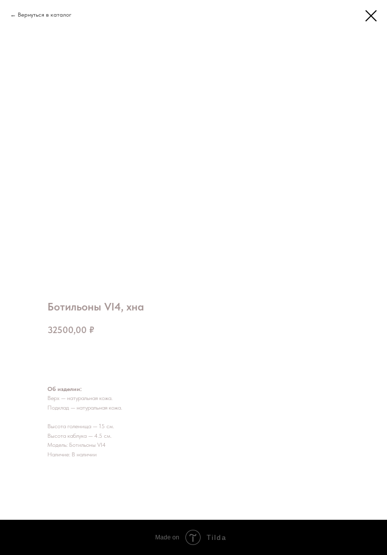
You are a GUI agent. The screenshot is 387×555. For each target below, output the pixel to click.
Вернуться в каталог (45, 14)
